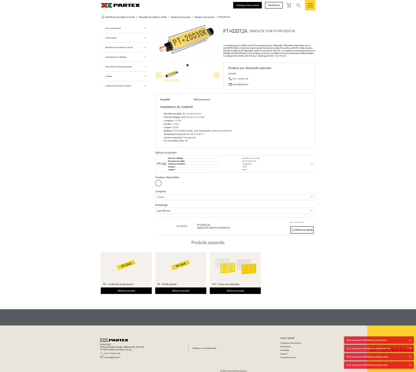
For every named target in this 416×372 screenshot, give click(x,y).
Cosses (108, 76)
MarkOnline (285, 346)
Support (283, 354)
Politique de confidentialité (204, 348)
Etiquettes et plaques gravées (118, 67)
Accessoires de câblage (115, 57)
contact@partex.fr (240, 84)
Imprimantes (111, 38)
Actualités (284, 350)
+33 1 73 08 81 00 (240, 79)
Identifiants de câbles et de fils (119, 47)
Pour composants (113, 28)
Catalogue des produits (290, 343)
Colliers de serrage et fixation (118, 86)
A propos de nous (288, 357)
